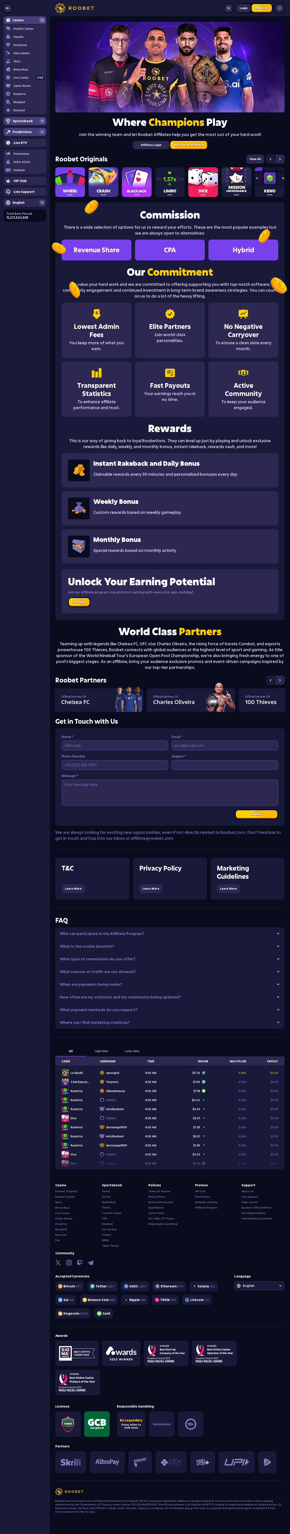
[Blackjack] (137, 182)
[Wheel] (70, 182)
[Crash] (103, 182)
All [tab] (71, 1051)
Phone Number (73, 756)
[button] (25, 162)
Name (67, 737)
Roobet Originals (81, 159)
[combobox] (259, 1285)
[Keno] (270, 182)
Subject (179, 756)
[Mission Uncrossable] (236, 182)
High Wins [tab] (101, 1051)
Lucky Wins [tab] (132, 1051)
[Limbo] (170, 182)
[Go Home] (74, 8)
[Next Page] (280, 159)
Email (177, 737)
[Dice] (203, 182)
